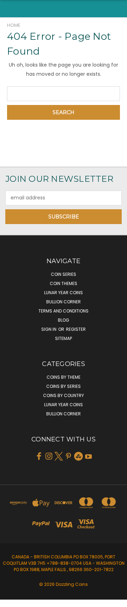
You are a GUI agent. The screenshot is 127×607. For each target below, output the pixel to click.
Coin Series (63, 274)
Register (76, 329)
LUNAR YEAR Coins (63, 293)
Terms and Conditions (63, 311)
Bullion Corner (63, 302)
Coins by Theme (63, 377)
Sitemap (63, 338)
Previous (11, 600)
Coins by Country (63, 395)
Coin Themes (63, 283)
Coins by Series (63, 386)
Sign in (49, 329)
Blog (63, 320)
